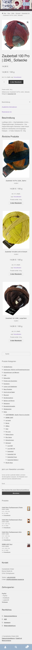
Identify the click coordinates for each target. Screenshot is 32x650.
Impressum (7, 622)
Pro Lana (8, 431)
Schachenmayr (10, 440)
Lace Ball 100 (11, 448)
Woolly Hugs (9, 462)
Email (3, 483)
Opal (7, 429)
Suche (16, 647)
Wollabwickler (7, 409)
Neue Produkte (8, 389)
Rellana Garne (9, 434)
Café (5, 375)
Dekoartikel (7, 378)
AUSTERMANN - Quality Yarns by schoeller (17, 415)
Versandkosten (17, 77)
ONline (7, 426)
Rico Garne (9, 437)
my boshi (8, 420)
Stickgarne (7, 403)
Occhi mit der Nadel (9, 392)
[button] (27, 22)
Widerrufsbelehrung (10, 626)
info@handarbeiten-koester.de (15, 579)
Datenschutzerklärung (10, 616)
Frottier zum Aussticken (10, 381)
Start (5, 13)
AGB (5, 619)
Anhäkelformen (8, 367)
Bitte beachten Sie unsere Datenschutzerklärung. (15, 490)
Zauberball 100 (26, 13)
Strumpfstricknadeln (9, 406)
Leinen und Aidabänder (10, 386)
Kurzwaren (7, 384)
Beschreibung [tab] (6, 102)
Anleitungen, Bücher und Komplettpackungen (17, 369)
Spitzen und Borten (9, 400)
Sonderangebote (8, 398)
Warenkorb (24, 645)
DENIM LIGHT (9, 417)
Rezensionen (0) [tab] (7, 112)
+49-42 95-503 (11, 577)
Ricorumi (6, 395)
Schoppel (18, 13)
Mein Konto (5, 647)
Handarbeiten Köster (10, 5)
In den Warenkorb (15, 82)
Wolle (12, 13)
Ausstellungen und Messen (11, 372)
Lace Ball (10, 446)
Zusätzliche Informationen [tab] (9, 107)
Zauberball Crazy (12, 457)
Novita (7, 423)
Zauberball (10, 451)
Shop (8, 13)
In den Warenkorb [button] (16, 203)
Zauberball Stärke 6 (12, 460)
